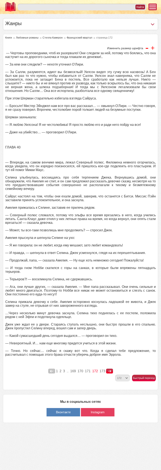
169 (73, 371)
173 (102, 371)
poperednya (51, 371)
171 (88, 371)
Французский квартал (79, 37)
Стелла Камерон (53, 37)
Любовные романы (27, 37)
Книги (8, 37)
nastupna (109, 371)
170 (80, 371)
